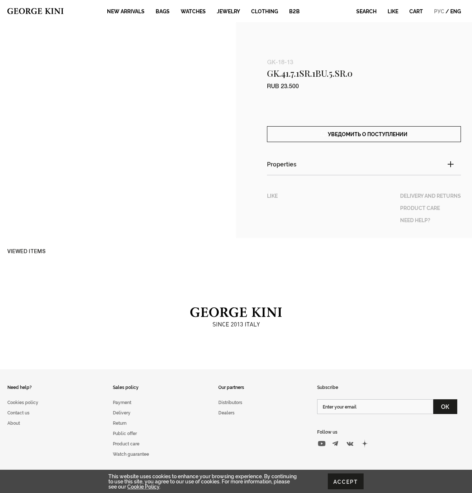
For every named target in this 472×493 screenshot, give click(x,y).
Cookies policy (22, 402)
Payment (122, 402)
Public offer (125, 433)
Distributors (230, 402)
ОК (445, 406)
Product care (126, 443)
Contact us (18, 412)
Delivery (122, 412)
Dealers (226, 412)
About (13, 423)
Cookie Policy (143, 486)
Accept (345, 481)
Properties (281, 164)
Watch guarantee (131, 454)
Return (119, 423)
